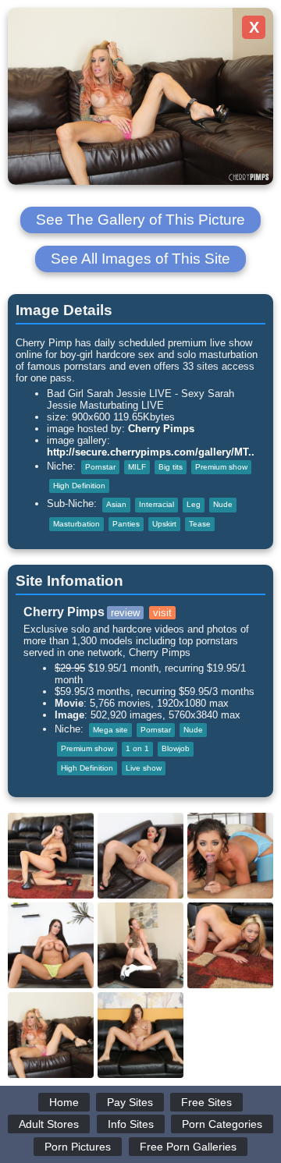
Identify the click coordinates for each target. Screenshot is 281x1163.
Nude (223, 504)
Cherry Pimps (161, 428)
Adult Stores (49, 1124)
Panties (126, 523)
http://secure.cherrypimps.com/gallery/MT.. (150, 452)
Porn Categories (222, 1124)
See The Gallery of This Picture (140, 219)
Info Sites (131, 1124)
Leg (194, 504)
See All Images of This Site (140, 258)
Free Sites (206, 1102)
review (125, 613)
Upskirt (164, 523)
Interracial (156, 504)
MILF (137, 467)
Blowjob (176, 748)
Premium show (221, 467)
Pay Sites (130, 1102)
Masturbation (76, 523)
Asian (116, 504)
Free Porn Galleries (188, 1146)
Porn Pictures (77, 1146)
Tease (200, 523)
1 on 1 (137, 748)
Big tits (170, 467)
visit (162, 613)
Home (64, 1102)
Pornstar (100, 467)
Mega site (110, 729)
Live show (144, 768)
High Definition (79, 485)
